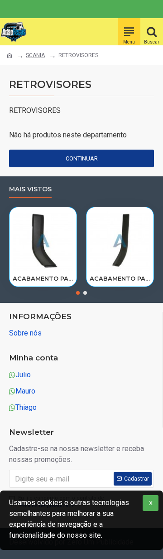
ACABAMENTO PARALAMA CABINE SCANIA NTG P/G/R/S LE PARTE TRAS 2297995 (43, 278)
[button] (78, 293)
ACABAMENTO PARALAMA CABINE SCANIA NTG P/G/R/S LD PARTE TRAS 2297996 (120, 278)
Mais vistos (30, 189)
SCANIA (35, 55)
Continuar (82, 158)
